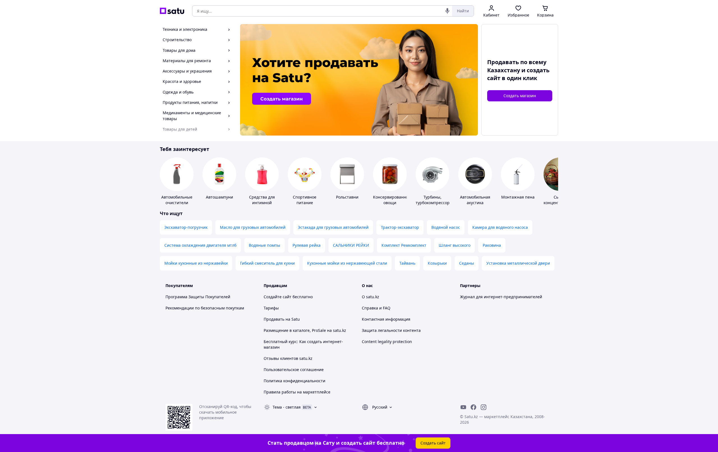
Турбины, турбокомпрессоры (434, 199)
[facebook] (473, 407)
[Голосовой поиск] (447, 11)
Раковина (492, 245)
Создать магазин (519, 95)
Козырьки (437, 263)
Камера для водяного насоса (500, 227)
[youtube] (463, 407)
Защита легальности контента (391, 330)
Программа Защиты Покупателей (197, 296)
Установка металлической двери (518, 263)
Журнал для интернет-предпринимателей (501, 296)
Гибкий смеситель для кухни (267, 263)
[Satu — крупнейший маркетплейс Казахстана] (172, 11)
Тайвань (407, 263)
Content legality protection (387, 341)
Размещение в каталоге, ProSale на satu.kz (305, 330)
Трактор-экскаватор (400, 227)
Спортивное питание (304, 199)
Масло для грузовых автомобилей (253, 227)
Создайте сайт (277, 296)
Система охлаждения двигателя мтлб (200, 245)
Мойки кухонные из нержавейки (196, 263)
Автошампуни (219, 197)
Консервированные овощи (392, 199)
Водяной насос (445, 227)
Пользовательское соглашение (294, 369)
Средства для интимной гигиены (262, 202)
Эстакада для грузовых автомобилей (333, 227)
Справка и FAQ (376, 308)
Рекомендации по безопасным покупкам (204, 308)
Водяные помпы (264, 245)
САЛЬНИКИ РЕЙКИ (351, 245)
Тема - (287, 407)
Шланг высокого (454, 245)
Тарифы (271, 308)
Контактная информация (386, 319)
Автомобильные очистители (176, 199)
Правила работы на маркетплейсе (297, 392)
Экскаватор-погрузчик (186, 227)
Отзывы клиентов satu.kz (288, 358)
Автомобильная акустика (475, 199)
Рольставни (347, 197)
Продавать (274, 319)
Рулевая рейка (307, 245)
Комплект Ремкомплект (403, 245)
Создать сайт (433, 443)
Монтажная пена (518, 197)
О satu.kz (370, 296)
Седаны (466, 263)
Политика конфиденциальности (294, 380)
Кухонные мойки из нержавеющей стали (347, 263)
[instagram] (483, 407)
